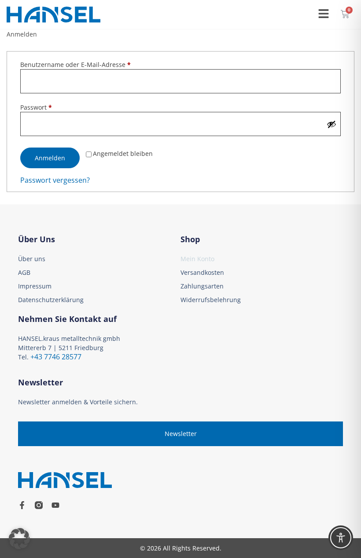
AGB (24, 272)
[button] (19, 538)
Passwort (53, 107)
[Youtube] (55, 505)
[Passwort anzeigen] (331, 124)
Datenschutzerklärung (51, 300)
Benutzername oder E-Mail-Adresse (93, 64)
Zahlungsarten (202, 286)
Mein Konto (197, 259)
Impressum (35, 286)
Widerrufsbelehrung (210, 300)
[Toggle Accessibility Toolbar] (340, 537)
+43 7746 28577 (55, 357)
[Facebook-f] (22, 505)
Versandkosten (202, 272)
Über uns (31, 259)
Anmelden (50, 158)
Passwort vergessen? (55, 180)
